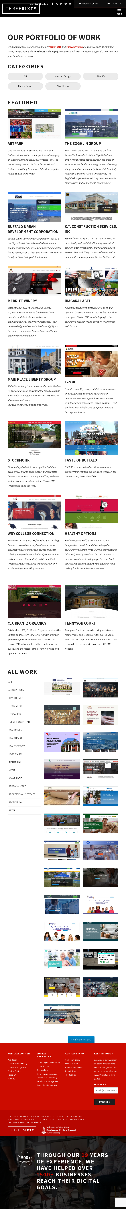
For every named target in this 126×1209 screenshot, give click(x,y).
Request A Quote (89, 3)
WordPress (63, 86)
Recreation (15, 802)
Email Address (100, 1084)
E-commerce (15, 706)
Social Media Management (47, 1081)
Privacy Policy (77, 1120)
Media (11, 770)
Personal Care (17, 786)
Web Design (12, 1060)
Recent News (70, 1071)
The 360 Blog (70, 1075)
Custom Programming (17, 1063)
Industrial (14, 762)
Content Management (17, 1067)
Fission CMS (55, 46)
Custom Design (63, 76)
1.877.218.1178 (39, 4)
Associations (16, 690)
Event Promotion (19, 722)
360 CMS (11, 1078)
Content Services (14, 1071)
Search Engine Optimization (48, 1062)
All (25, 76)
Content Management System (22, 1117)
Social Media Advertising (47, 1077)
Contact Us (115, 3)
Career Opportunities (74, 1067)
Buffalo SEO (66, 1117)
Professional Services (21, 794)
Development (16, 698)
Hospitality (15, 754)
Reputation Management (47, 1085)
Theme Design (25, 86)
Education (14, 714)
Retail (12, 810)
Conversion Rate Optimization (43, 1068)
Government (16, 730)
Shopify (101, 76)
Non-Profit (15, 778)
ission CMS (13, 1075)
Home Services (16, 746)
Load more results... (81, 1039)
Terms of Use (61, 1120)
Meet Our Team (71, 1063)
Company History (72, 1060)
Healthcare (15, 738)
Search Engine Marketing (47, 1074)
